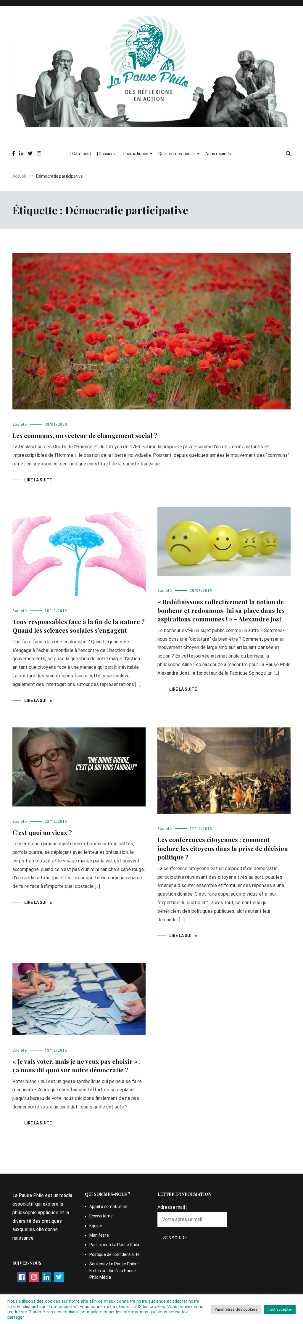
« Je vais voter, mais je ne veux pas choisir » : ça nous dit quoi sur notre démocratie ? (76, 1065)
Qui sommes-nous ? (177, 153)
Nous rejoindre (219, 153)
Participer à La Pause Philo (114, 1244)
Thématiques (135, 153)
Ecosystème (101, 1216)
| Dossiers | (107, 153)
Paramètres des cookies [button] (236, 1309)
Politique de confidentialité (114, 1254)
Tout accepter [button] (279, 1309)
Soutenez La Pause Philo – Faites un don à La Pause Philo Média (114, 1271)
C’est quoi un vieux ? (42, 832)
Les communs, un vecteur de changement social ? (85, 435)
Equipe (95, 1225)
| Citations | (80, 153)
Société (19, 424)
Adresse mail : (172, 1207)
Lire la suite (38, 480)
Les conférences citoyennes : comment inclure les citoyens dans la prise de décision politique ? (222, 848)
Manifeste (99, 1235)
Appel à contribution (108, 1206)
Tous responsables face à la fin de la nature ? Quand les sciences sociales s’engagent (78, 625)
